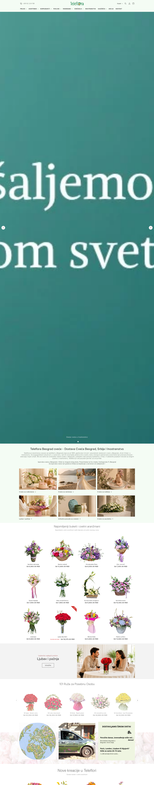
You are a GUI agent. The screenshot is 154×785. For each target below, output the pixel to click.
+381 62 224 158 (29, 3)
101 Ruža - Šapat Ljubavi (77, 712)
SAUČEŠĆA (101, 9)
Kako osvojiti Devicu (62, 600)
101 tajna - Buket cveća (31, 712)
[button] (23, 9)
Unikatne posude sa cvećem (68, 519)
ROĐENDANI (67, 9)
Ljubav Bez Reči (62, 636)
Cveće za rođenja (103, 492)
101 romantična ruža (100, 712)
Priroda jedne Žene (91, 564)
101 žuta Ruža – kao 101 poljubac (123, 712)
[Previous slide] (3, 228)
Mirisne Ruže (91, 636)
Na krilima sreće (121, 600)
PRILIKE (22, 9)
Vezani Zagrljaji (33, 600)
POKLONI (56, 9)
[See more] (37, 741)
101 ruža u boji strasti (54, 712)
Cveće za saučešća (104, 519)
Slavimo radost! (62, 564)
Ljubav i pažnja (24, 519)
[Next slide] (151, 228)
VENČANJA (78, 9)
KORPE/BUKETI (45, 9)
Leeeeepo (33, 636)
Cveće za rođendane (26, 492)
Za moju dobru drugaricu (91, 600)
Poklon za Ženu (120, 636)
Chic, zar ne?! (121, 564)
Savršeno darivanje (33, 564)
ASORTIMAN (33, 9)
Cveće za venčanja (65, 492)
